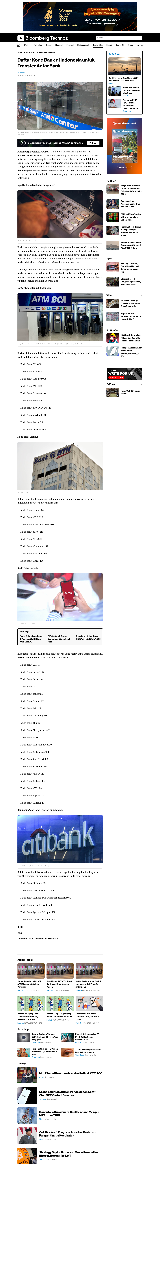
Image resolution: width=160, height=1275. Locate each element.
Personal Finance (47, 52)
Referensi (21, 73)
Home (19, 52)
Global (49, 45)
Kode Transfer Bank (38, 939)
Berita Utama (114, 54)
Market (27, 45)
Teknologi (38, 45)
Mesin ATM (53, 939)
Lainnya (140, 45)
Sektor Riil (120, 45)
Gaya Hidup (98, 45)
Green (130, 45)
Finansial (70, 45)
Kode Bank (22, 939)
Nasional (59, 45)
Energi (109, 45)
